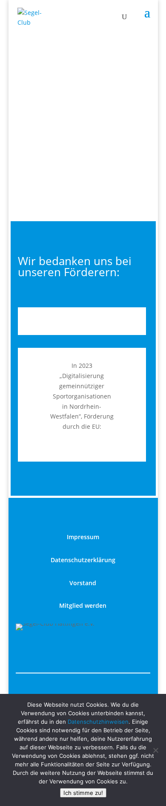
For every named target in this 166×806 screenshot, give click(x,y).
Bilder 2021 (83, 165)
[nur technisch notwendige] (155, 750)
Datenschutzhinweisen (98, 721)
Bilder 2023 (83, 90)
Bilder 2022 (83, 128)
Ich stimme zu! (83, 792)
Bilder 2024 (83, 52)
